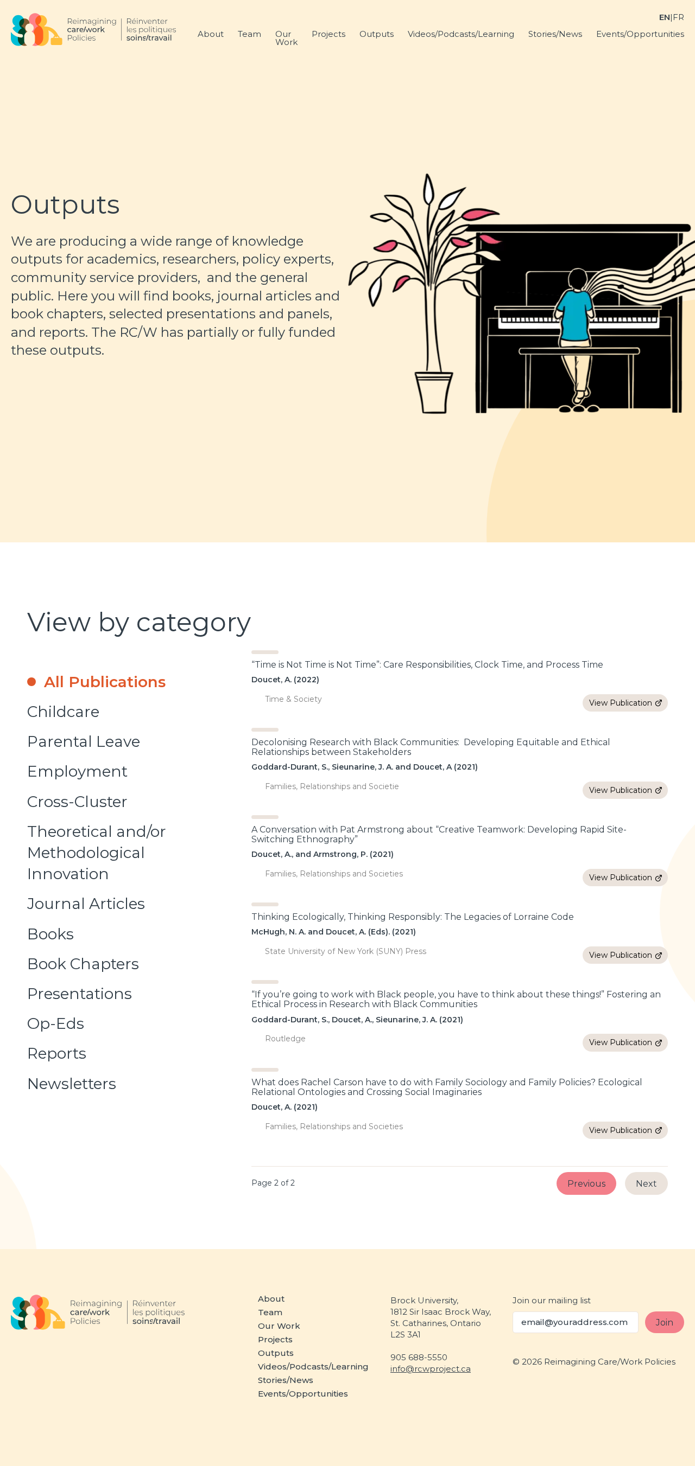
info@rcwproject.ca (430, 1369)
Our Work (286, 38)
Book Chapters (83, 963)
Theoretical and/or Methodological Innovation (96, 852)
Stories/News (555, 34)
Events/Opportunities (640, 34)
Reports (56, 1053)
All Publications (105, 681)
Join (664, 1322)
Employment (77, 771)
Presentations (79, 993)
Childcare (63, 711)
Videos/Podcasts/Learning (461, 34)
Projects (328, 34)
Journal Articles (86, 903)
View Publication (620, 703)
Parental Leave (83, 741)
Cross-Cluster (77, 801)
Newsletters (71, 1083)
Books (50, 934)
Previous (586, 1183)
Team (249, 34)
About (211, 34)
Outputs (376, 34)
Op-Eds (55, 1023)
